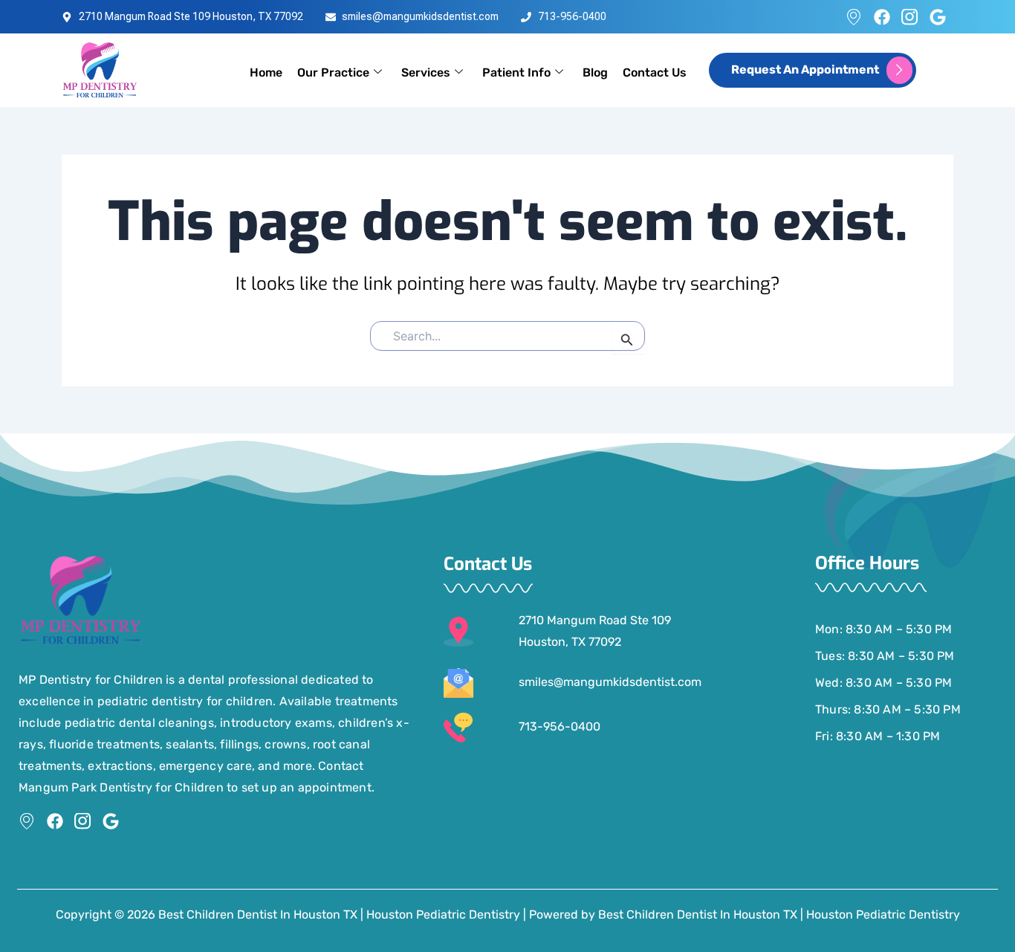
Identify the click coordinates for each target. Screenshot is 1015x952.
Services (425, 72)
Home (266, 72)
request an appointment (805, 69)
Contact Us (655, 72)
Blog (595, 72)
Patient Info (516, 72)
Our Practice (333, 72)
